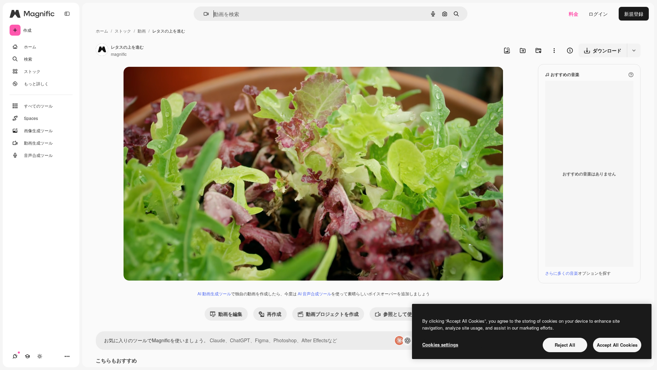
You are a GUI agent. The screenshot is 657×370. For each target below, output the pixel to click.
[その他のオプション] (554, 50)
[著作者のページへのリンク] (102, 50)
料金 (573, 13)
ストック (123, 31)
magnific (119, 54)
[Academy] (27, 356)
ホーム (102, 31)
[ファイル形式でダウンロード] (634, 50)
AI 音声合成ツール (314, 293)
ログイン (598, 13)
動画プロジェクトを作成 (332, 313)
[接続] (15, 356)
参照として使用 (400, 313)
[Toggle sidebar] (67, 13)
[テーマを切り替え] (39, 356)
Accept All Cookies (617, 345)
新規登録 (633, 13)
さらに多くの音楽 (561, 273)
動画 (142, 31)
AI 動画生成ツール (214, 293)
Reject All (565, 345)
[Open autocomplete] (203, 13)
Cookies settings (440, 344)
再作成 (274, 313)
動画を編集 (230, 313)
